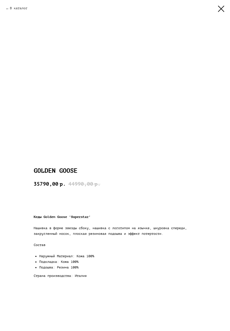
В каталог (18, 8)
